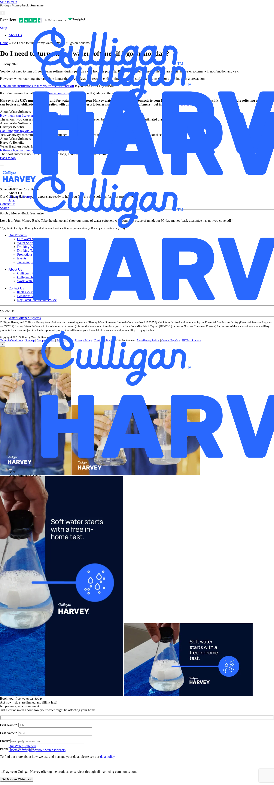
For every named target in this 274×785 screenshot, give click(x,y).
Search (4, 208)
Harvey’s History (20, 197)
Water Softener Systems (25, 318)
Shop (3, 28)
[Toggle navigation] (10, 186)
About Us (15, 35)
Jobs (12, 200)
